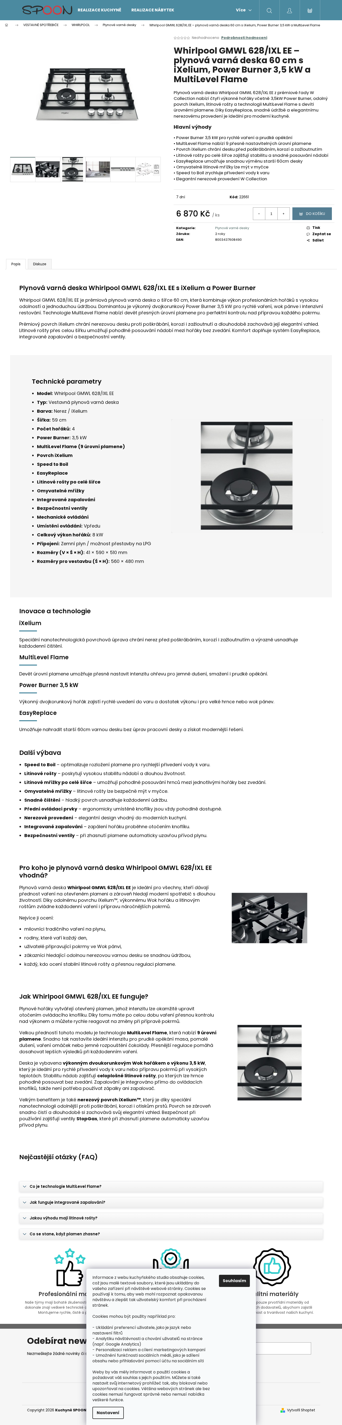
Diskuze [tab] (39, 264)
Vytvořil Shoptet (301, 1410)
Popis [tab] (16, 264)
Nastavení (108, 1413)
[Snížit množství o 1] (259, 214)
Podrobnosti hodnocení (244, 37)
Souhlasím (234, 1281)
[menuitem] (99, 10)
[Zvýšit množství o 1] (283, 214)
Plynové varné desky (232, 228)
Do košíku (315, 213)
